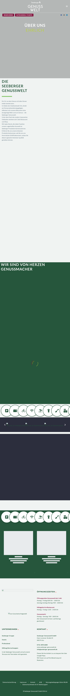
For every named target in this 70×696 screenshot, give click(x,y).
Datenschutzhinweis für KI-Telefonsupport (35, 684)
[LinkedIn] (34, 676)
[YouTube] (38, 676)
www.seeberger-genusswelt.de (46, 647)
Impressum (23, 682)
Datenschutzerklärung (9, 682)
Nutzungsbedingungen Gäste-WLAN (57, 682)
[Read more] (3, 6)
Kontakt (32, 682)
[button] (5, 425)
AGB (40, 682)
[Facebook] (31, 676)
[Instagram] (36, 676)
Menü (67, 6)
